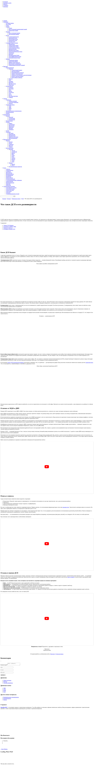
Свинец (13, 158)
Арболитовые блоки (13, 45)
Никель (13, 159)
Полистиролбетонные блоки (15, 51)
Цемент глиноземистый (17, 73)
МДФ (10, 108)
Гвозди (10, 143)
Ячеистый (8, 185)
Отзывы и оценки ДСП (9, 229)
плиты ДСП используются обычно (15, 362)
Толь (10, 93)
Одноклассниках (59, 654)
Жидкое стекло (12, 83)
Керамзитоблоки (13, 49)
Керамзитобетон (10, 174)
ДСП (10, 106)
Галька (10, 28)
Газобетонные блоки (14, 46)
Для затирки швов (10, 188)
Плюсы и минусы (7, 227)
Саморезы (11, 144)
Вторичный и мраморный (15, 64)
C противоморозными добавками (14, 180)
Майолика (11, 127)
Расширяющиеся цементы (18, 72)
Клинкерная (12, 124)
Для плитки (9, 191)
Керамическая (12, 135)
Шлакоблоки (12, 44)
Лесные (9, 198)
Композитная (12, 134)
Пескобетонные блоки (14, 55)
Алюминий (14, 151)
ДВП (10, 107)
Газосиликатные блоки (14, 47)
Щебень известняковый (14, 62)
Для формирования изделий (12, 193)
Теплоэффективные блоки (15, 56)
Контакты (5, 6)
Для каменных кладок (11, 187)
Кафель (10, 123)
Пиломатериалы (10, 112)
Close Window (4, 749)
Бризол (10, 91)
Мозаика (11, 128)
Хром (13, 161)
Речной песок (12, 41)
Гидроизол (11, 92)
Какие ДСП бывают (8, 225)
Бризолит (11, 54)
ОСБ (10, 109)
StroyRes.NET (4, 707)
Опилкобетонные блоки (14, 57)
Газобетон (8, 171)
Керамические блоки (14, 50)
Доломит (11, 81)
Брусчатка (8, 24)
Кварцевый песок (13, 38)
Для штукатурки (10, 190)
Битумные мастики (13, 96)
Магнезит (11, 82)
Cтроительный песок (14, 36)
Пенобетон (8, 176)
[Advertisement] (47, 240)
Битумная (11, 133)
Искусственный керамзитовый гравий (18, 29)
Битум (10, 94)
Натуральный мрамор (14, 34)
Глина (7, 25)
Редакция (5, 1)
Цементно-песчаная (13, 137)
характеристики (89, 362)
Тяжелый (8, 184)
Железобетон (9, 172)
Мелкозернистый (10, 182)
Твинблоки (11, 52)
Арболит (8, 169)
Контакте (53, 654)
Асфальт (11, 97)
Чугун (13, 165)
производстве (65, 507)
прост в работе (70, 577)
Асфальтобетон (9, 170)
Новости (5, 4)
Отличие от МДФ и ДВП (9, 226)
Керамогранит (9, 120)
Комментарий (4, 664)
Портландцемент (16, 71)
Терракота (11, 129)
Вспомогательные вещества (15, 166)
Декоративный (9, 181)
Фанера (8, 113)
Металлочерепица (13, 138)
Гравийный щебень (13, 60)
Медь (13, 154)
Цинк (13, 156)
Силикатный (12, 118)
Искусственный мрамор (14, 33)
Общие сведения (13, 101)
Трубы (7, 130)
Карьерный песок (13, 40)
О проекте (5, 5)
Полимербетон (9, 175)
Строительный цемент (17, 70)
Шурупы (11, 145)
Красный (11, 117)
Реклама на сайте (7, 3)
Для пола (8, 192)
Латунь (13, 150)
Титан (13, 160)
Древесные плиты (16, 198)
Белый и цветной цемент (17, 76)
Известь (11, 78)
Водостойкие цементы (17, 77)
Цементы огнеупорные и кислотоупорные (21, 75)
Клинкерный (12, 119)
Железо (13, 164)
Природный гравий (13, 30)
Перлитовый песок (13, 39)
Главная (5, 20)
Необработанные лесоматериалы (13, 111)
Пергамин (11, 88)
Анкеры (11, 141)
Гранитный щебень (13, 61)
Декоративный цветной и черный (17, 65)
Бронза (13, 153)
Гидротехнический (10, 179)
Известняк (11, 85)
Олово (13, 155)
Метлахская (11, 125)
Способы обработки (13, 102)
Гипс (10, 80)
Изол (10, 90)
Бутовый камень (10, 23)
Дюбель (10, 146)
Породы (11, 103)
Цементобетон (9, 177)
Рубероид (11, 87)
